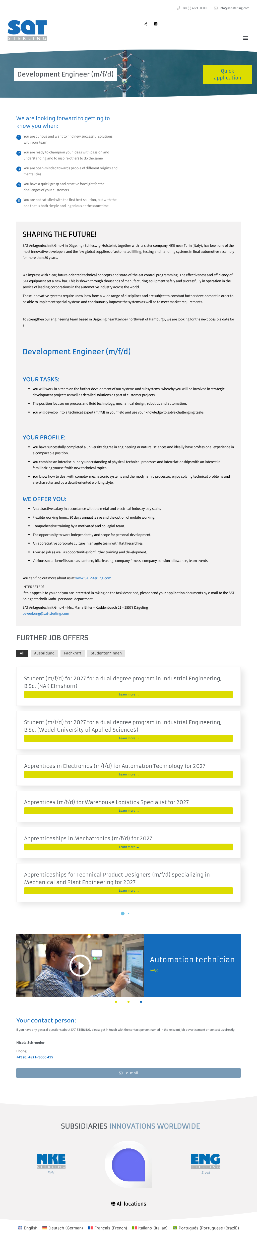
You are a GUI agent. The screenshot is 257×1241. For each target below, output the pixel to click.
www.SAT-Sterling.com (93, 578)
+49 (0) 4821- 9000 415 (34, 1057)
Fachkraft (72, 653)
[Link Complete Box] (128, 686)
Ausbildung (44, 653)
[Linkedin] (156, 24)
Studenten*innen (106, 653)
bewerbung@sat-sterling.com (46, 613)
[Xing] (146, 24)
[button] (245, 38)
